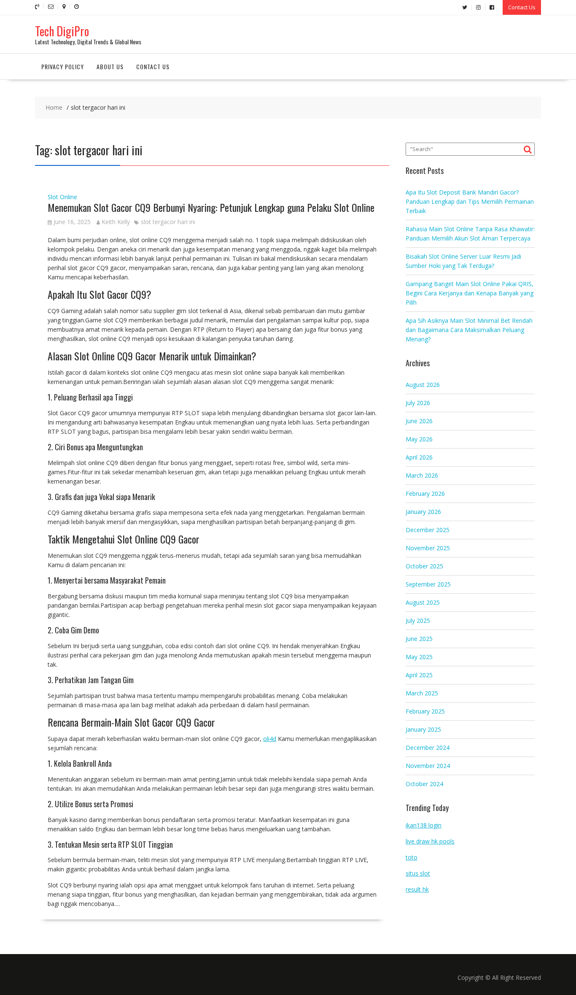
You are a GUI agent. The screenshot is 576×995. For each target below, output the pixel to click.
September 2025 (428, 584)
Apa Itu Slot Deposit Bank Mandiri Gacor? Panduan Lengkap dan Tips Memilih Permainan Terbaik (470, 201)
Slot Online (62, 197)
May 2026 (419, 439)
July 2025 (418, 620)
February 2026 (425, 493)
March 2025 (422, 693)
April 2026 (419, 457)
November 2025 (428, 548)
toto (411, 857)
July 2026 (418, 403)
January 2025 (423, 729)
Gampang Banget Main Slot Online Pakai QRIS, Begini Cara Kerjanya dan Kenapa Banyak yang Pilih (469, 293)
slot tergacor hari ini (168, 222)
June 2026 (419, 421)
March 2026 (422, 475)
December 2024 (427, 748)
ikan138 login (423, 825)
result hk (417, 889)
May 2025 (419, 657)
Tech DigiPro (62, 31)
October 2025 (424, 566)
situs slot (418, 873)
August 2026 (423, 385)
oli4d (269, 739)
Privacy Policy (62, 66)
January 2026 (423, 512)
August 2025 (423, 602)
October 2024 (424, 784)
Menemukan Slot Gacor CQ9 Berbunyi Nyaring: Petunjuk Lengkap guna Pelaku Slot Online (211, 207)
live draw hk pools (430, 841)
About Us (110, 66)
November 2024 (428, 766)
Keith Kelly (116, 222)
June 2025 (419, 639)
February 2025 (425, 711)
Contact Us (522, 7)
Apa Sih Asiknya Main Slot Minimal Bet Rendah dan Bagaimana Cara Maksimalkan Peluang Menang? (469, 329)
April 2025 (419, 675)
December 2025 (427, 530)
